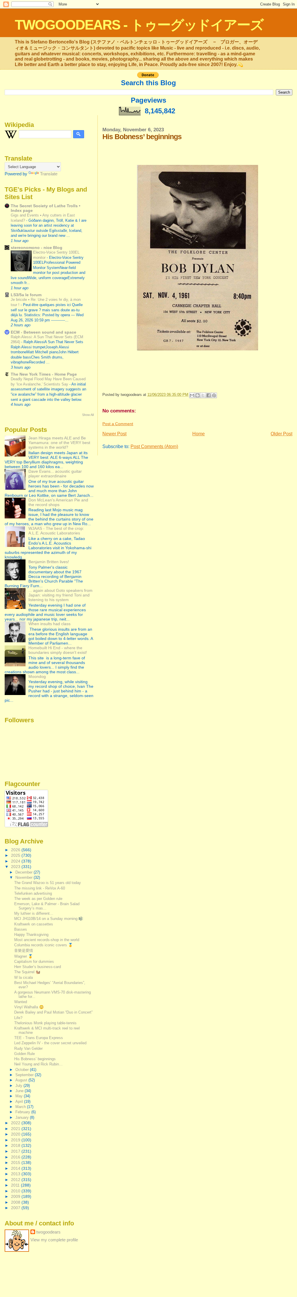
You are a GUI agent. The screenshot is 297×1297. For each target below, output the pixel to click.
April (19, 1101)
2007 (16, 1207)
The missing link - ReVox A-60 (39, 888)
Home (198, 433)
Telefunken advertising (33, 893)
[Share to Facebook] (208, 395)
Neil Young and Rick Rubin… (38, 1064)
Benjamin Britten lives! (48, 561)
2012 (16, 1179)
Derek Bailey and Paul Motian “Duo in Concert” (53, 1012)
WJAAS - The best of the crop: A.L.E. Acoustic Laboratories (56, 530)
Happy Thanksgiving (31, 934)
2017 (16, 1151)
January (22, 1117)
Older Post (281, 433)
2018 (16, 1145)
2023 (16, 866)
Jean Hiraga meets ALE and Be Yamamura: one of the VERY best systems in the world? (59, 443)
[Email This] (192, 395)
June (20, 1091)
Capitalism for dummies (34, 961)
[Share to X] (203, 395)
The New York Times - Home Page (44, 374)
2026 (16, 849)
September (25, 1075)
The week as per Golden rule (38, 898)
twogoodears (48, 1231)
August (21, 1080)
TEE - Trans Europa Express (38, 1038)
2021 (16, 1128)
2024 (16, 861)
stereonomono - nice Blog (36, 247)
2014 (16, 1168)
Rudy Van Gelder (28, 1048)
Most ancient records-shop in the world (46, 940)
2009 (16, 1196)
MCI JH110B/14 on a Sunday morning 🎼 (48, 918)
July (19, 1085)
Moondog (37, 676)
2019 (16, 1140)
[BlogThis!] (197, 395)
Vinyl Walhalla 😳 (29, 1007)
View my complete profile (54, 1239)
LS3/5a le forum (26, 294)
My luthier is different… (33, 913)
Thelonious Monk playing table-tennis (45, 1023)
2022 (16, 1122)
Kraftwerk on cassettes (33, 924)
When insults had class (49, 623)
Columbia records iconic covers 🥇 (43, 945)
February (23, 1112)
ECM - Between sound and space (43, 332)
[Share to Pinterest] (214, 395)
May (19, 1096)
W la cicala (23, 977)
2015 (16, 1162)
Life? (18, 1018)
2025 (16, 855)
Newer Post (114, 433)
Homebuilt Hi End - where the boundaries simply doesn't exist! (57, 650)
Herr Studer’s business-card (37, 967)
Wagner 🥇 (23, 956)
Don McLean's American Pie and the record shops (58, 502)
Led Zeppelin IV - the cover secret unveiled (50, 1043)
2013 (16, 1174)
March (21, 1107)
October (22, 1069)
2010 (16, 1191)
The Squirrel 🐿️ (27, 972)
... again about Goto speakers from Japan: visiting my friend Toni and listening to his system (60, 595)
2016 (16, 1157)
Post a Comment (117, 423)
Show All (88, 414)
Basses (20, 929)
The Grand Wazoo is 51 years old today (47, 883)
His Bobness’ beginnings (35, 1059)
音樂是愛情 (23, 950)
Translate (48, 173)
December (24, 872)
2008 (16, 1202)
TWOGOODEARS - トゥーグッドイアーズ (139, 24)
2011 (16, 1185)
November (24, 877)
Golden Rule (24, 1054)
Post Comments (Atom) (154, 446)
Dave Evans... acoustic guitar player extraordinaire (55, 473)
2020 (16, 1134)
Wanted (20, 1002)
